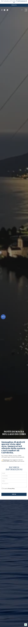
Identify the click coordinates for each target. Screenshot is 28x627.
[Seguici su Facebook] (2, 10)
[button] (22, 10)
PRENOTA (14, 5)
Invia (14, 494)
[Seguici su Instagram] (4, 10)
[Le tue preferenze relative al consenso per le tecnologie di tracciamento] (25, 624)
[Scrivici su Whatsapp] (7, 10)
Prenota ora (6, 460)
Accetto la (9, 488)
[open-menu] (26, 10)
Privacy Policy (11, 488)
